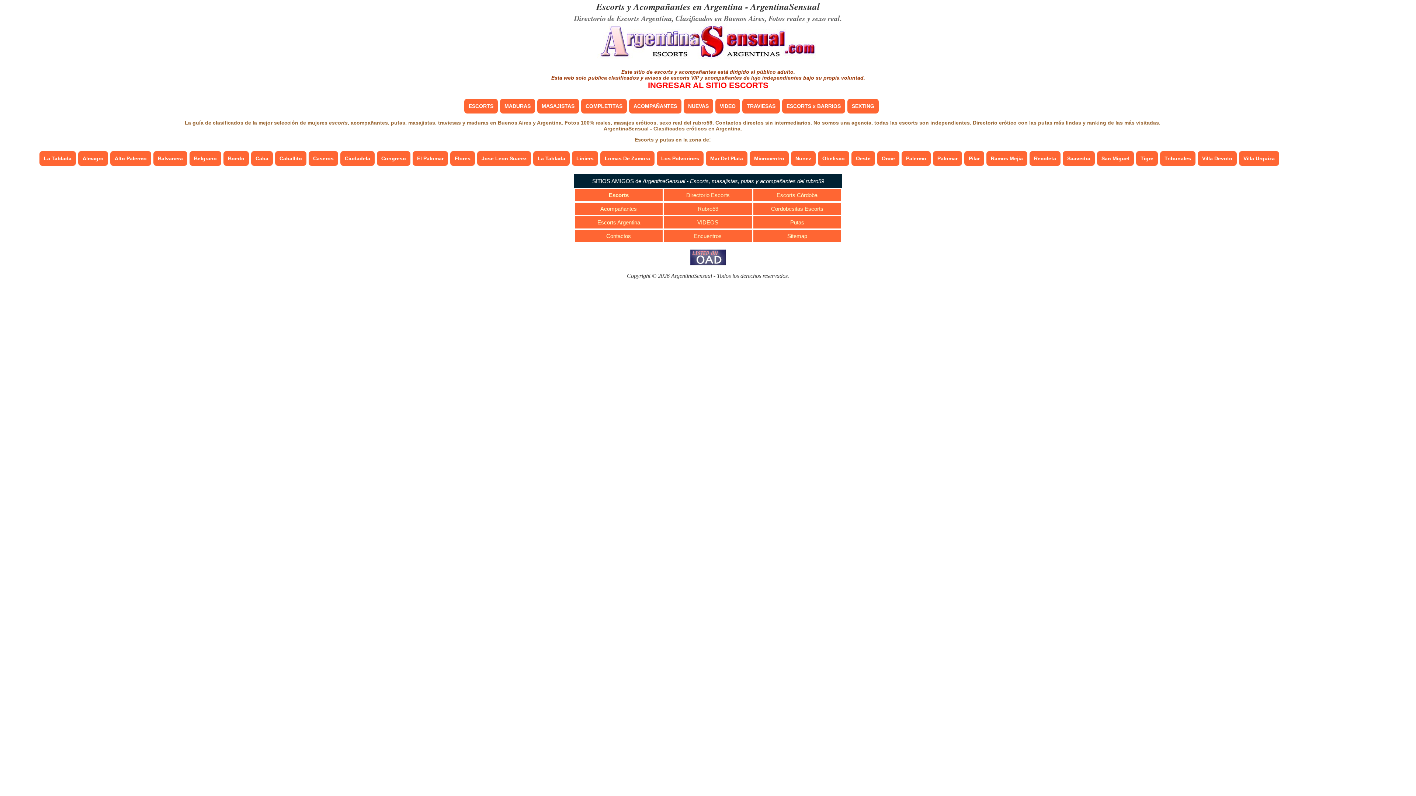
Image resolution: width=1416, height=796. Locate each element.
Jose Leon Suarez (504, 158)
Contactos (618, 236)
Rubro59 (708, 209)
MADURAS (517, 106)
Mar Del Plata (726, 158)
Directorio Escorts (708, 195)
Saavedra (1078, 158)
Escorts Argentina (618, 222)
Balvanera (170, 158)
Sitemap (797, 236)
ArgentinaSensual (785, 6)
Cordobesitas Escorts (797, 209)
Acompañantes (618, 209)
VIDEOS (707, 222)
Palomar (947, 158)
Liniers (585, 158)
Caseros (323, 158)
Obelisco (833, 158)
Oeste (863, 158)
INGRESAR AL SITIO (708, 85)
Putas (797, 222)
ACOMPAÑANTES (655, 106)
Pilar (974, 158)
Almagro (93, 158)
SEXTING (863, 106)
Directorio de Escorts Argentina (623, 18)
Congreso (393, 158)
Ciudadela (357, 158)
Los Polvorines (680, 158)
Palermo (916, 158)
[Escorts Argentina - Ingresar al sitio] (708, 58)
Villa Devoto (1217, 158)
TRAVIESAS (761, 106)
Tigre (1147, 158)
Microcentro (769, 158)
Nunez (803, 158)
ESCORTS (481, 106)
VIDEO (728, 106)
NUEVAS (698, 106)
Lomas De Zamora (627, 158)
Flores (463, 158)
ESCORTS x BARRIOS (814, 106)
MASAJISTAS (558, 106)
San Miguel (1115, 158)
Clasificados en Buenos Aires (720, 18)
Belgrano (205, 158)
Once (888, 158)
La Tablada (58, 158)
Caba (262, 158)
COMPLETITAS (604, 106)
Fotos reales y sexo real (804, 18)
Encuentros (708, 236)
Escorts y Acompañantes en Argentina (669, 6)
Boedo (236, 158)
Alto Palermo (131, 158)
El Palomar (430, 158)
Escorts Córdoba (797, 195)
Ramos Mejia (1007, 158)
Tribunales (1178, 158)
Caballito (291, 158)
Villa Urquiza (1259, 158)
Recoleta (1045, 158)
